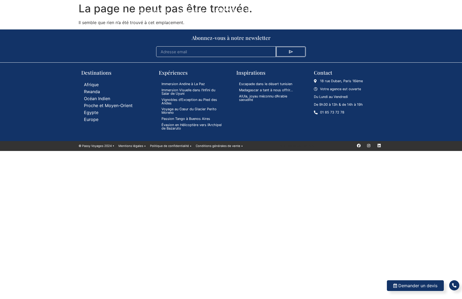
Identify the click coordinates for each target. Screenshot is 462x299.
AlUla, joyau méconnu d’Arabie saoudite (263, 98)
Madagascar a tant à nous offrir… (266, 90)
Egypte (91, 112)
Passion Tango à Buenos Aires (185, 119)
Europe (91, 119)
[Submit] (291, 51)
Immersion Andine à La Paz (183, 84)
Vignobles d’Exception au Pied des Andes (189, 101)
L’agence (314, 11)
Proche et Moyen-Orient (108, 105)
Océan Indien (97, 98)
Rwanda (92, 91)
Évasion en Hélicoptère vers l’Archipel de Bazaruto (191, 126)
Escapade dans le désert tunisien (265, 84)
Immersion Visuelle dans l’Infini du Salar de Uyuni (188, 92)
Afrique (91, 84)
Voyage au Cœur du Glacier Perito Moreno (189, 111)
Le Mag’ (286, 11)
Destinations (153, 11)
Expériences (191, 11)
